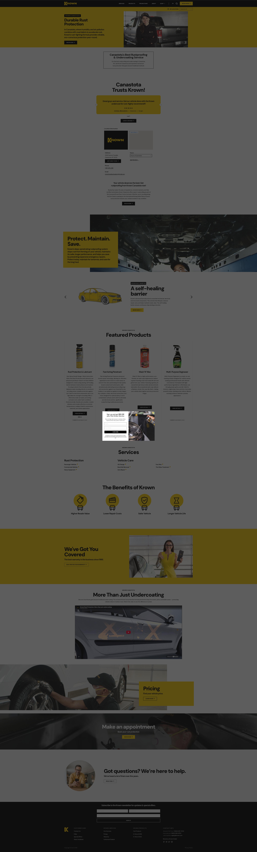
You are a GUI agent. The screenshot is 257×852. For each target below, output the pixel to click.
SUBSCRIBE (115, 432)
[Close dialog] (153, 413)
